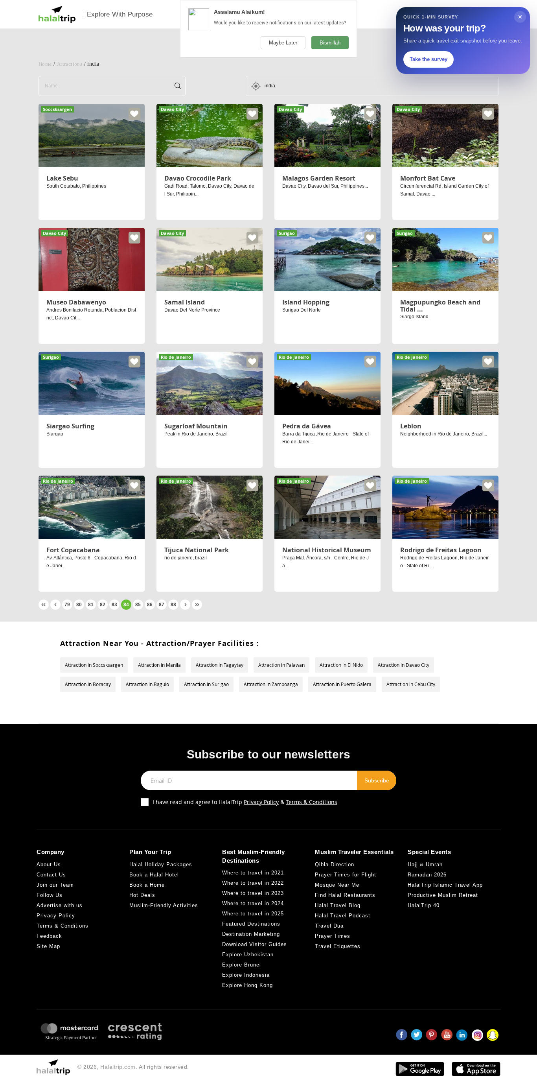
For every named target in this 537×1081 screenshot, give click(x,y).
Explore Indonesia (246, 975)
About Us (49, 864)
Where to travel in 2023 (253, 893)
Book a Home (147, 885)
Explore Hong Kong (247, 985)
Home (45, 64)
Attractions (69, 64)
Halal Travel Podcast (342, 916)
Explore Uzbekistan (248, 954)
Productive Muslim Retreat (443, 895)
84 (126, 604)
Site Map (48, 946)
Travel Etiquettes (337, 946)
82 (102, 604)
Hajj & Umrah (425, 864)
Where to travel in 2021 (253, 873)
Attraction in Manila (159, 665)
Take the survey (428, 59)
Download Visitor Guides (254, 944)
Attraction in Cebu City (410, 684)
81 (91, 604)
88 (173, 604)
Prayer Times (332, 936)
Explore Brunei (241, 965)
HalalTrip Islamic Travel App (445, 885)
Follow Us (50, 895)
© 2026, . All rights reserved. (133, 1067)
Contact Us (51, 875)
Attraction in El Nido (341, 665)
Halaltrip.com (118, 1067)
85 (138, 604)
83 (114, 604)
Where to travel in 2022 (253, 883)
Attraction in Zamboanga (271, 684)
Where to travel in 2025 (253, 914)
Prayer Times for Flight (345, 875)
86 (150, 604)
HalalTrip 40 (424, 905)
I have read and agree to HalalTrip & (245, 802)
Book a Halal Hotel (154, 875)
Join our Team (55, 885)
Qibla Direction (334, 864)
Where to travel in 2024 (253, 903)
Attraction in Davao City (403, 665)
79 (67, 604)
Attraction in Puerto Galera (342, 684)
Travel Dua (329, 926)
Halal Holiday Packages (160, 864)
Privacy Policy (261, 802)
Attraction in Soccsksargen (94, 665)
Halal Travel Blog (337, 905)
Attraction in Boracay (88, 684)
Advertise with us (60, 905)
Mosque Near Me (337, 885)
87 (161, 604)
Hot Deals (142, 895)
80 (79, 604)
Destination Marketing (251, 934)
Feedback (49, 936)
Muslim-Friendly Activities (163, 905)
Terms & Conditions (311, 802)
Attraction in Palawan (281, 665)
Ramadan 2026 (427, 875)
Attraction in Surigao (206, 684)
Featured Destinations (251, 924)
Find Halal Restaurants (345, 895)
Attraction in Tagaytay (219, 665)
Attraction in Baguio (147, 684)
